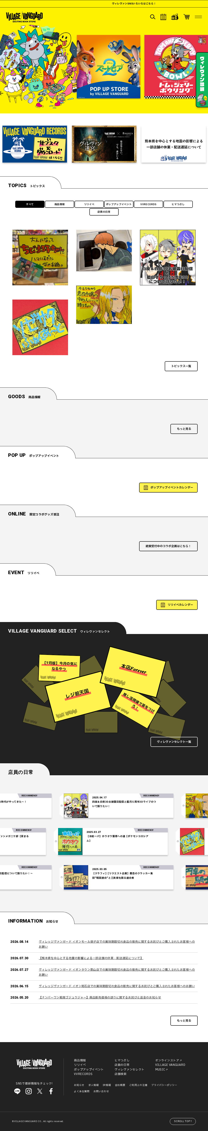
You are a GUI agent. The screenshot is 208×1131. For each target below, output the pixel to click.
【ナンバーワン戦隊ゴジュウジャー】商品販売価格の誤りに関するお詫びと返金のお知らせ (100, 997)
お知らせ (79, 1085)
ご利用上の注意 (138, 1085)
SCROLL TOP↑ (183, 1121)
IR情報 (107, 1085)
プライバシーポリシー (164, 1085)
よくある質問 (81, 1091)
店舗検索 (121, 1074)
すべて (30, 204)
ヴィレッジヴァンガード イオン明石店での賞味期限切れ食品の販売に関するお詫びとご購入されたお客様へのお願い (117, 986)
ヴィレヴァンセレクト (129, 1069)
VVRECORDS (148, 204)
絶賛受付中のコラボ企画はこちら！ (168, 546)
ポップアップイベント (119, 204)
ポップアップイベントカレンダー (172, 487)
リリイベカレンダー (180, 605)
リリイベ (89, 204)
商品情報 (59, 204)
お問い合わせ (101, 1091)
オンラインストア (167, 1060)
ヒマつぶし (178, 204)
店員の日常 (104, 212)
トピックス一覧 (181, 366)
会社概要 (120, 1085)
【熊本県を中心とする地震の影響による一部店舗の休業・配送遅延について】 (91, 958)
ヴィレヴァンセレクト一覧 (174, 742)
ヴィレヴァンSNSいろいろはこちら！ (89, 3)
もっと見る (184, 429)
